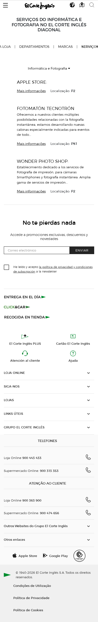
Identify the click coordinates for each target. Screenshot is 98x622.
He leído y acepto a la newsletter (53, 269)
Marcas (65, 47)
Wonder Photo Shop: (43, 161)
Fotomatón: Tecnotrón (45, 108)
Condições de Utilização (32, 585)
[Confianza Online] (79, 556)
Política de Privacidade (31, 597)
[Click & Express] (25, 297)
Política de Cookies (28, 610)
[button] (5, 4)
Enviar (81, 250)
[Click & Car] (17, 307)
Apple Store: (32, 82)
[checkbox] (7, 267)
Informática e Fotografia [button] (48, 68)
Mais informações (31, 91)
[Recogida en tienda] (27, 317)
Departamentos (34, 47)
